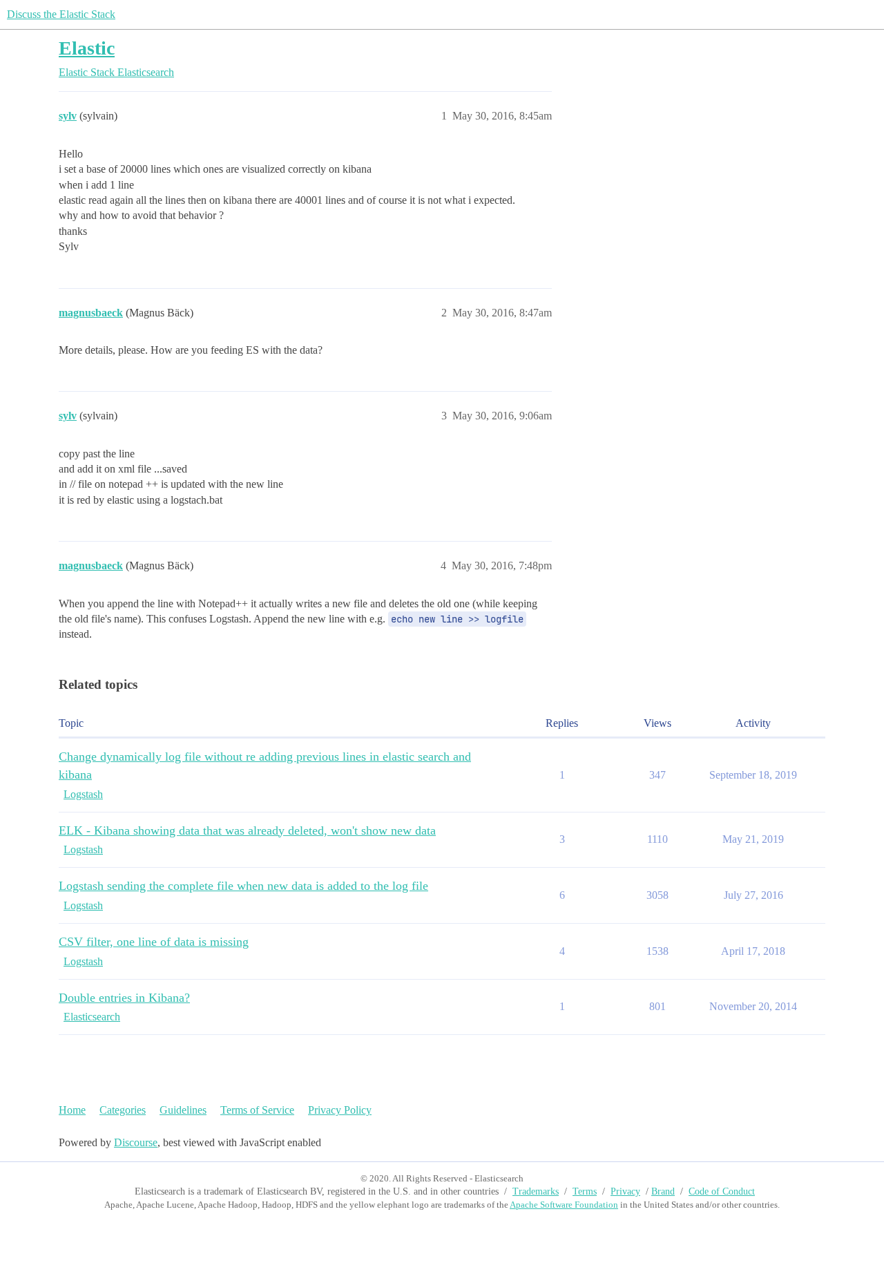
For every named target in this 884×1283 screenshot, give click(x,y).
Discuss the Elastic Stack (61, 14)
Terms (585, 1191)
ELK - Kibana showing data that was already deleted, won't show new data (247, 830)
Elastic (87, 48)
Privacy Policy (340, 1110)
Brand (663, 1191)
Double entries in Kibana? (124, 998)
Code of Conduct (722, 1191)
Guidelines (183, 1110)
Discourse (135, 1142)
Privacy (625, 1191)
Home (72, 1110)
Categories (122, 1110)
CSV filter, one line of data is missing (154, 942)
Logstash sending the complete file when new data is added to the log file (243, 886)
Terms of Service (257, 1110)
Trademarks (535, 1191)
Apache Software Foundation (564, 1204)
